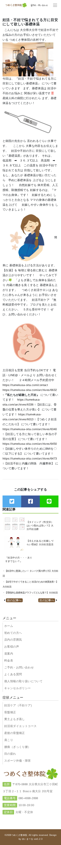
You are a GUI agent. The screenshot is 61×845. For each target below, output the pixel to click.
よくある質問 (13, 674)
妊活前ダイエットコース (20, 726)
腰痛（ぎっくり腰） (17, 747)
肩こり (8, 740)
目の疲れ (10, 753)
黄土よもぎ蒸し (14, 719)
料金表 (8, 660)
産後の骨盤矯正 (14, 733)
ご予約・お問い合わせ (19, 667)
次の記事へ (46, 600)
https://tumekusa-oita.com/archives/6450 (30, 443)
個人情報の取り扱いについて (23, 681)
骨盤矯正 (10, 712)
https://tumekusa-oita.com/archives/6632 (30, 390)
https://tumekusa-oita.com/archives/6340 (30, 429)
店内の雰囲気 (13, 639)
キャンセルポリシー (17, 688)
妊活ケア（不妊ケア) (18, 705)
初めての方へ (13, 633)
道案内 (8, 653)
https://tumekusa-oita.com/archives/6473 (30, 458)
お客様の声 (11, 646)
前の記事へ (14, 600)
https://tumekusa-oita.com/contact (25, 385)
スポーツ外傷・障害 (17, 760)
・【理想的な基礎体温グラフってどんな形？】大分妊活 (30, 592)
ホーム (8, 626)
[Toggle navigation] (55, 5)
